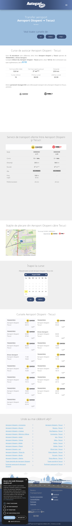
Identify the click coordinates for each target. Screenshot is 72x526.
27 (36, 291)
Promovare (33, 502)
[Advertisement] (36, 112)
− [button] (8, 234)
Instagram (55, 497)
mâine (50, 37)
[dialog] (15, 501)
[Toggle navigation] (66, 5)
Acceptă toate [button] (9, 517)
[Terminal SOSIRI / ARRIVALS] (21, 241)
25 (29, 291)
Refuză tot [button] (21, 517)
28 (39, 291)
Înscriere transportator (36, 497)
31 (26, 294)
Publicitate (33, 504)
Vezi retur (36, 24)
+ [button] (8, 232)
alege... (61, 36)
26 (33, 291)
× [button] (26, 479)
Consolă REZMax (34, 499)
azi (41, 37)
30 (46, 291)
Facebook (56, 494)
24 (26, 291)
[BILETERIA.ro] (24, 62)
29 (42, 291)
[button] (15, 521)
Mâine (40, 299)
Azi (31, 299)
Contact (56, 499)
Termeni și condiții (55, 524)
